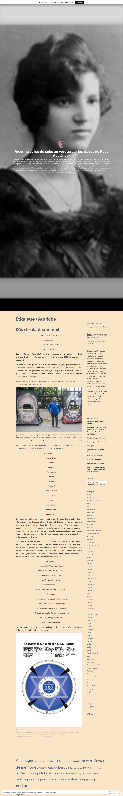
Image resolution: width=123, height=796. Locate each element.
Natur (89, 632)
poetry (89, 656)
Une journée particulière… (96, 438)
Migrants (90, 617)
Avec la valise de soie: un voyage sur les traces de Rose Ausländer (96, 470)
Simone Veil (57, 734)
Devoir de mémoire (63, 732)
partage (89, 647)
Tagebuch (90, 692)
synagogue (64, 734)
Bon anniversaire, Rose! (95, 463)
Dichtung (90, 551)
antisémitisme (28, 732)
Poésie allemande (93, 653)
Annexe (89, 515)
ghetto (76, 732)
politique (38, 734)
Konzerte (90, 599)
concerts (90, 539)
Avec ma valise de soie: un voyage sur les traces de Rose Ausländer (61, 153)
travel (89, 701)
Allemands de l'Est (93, 501)
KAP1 (89, 593)
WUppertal (90, 707)
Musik (89, 626)
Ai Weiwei (90, 495)
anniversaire (91, 518)
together (90, 698)
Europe (89, 557)
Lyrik (88, 611)
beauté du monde (93, 533)
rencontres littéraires (94, 677)
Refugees (90, 671)
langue (89, 602)
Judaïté (18, 734)
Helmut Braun (91, 578)
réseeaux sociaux (92, 668)
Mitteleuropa (91, 620)
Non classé (90, 638)
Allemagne (21, 732)
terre (88, 695)
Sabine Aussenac (23, 730)
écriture (41, 732)
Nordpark (90, 641)
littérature (28, 734)
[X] (91, 714)
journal (89, 587)
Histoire (89, 581)
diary (88, 548)
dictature (90, 554)
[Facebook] (88, 714)
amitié (89, 507)
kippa (22, 734)
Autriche (35, 732)
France (72, 732)
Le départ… (91, 446)
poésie (33, 734)
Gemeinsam (91, 572)
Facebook (90, 560)
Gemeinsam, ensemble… (96, 456)
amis (88, 504)
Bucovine (90, 536)
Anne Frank (90, 513)
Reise (89, 674)
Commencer (80, 2)
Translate (102, 484)
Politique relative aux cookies (48, 792)
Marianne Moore (92, 614)
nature (89, 635)
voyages (90, 704)
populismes (45, 734)
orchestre (90, 644)
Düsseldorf (90, 542)
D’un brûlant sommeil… (39, 329)
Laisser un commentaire (25, 736)
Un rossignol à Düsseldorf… (97, 442)
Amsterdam (91, 510)
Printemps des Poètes (94, 665)
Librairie (89, 605)
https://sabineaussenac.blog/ (96, 327)
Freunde (89, 569)
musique (90, 629)
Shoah (51, 734)
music (89, 623)
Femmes (90, 563)
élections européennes (50, 732)
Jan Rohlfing (91, 584)
